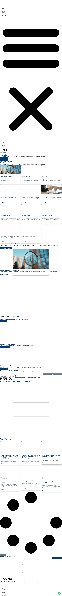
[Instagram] (3, 150)
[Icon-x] (1, 579)
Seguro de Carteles (26, 195)
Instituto (3, 11)
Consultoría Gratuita (46, 195)
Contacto (4, 15)
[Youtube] (8, 379)
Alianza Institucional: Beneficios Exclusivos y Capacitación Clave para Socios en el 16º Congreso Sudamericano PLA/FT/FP (10, 481)
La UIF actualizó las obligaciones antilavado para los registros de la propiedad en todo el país (29, 481)
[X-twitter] (11, 379)
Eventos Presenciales (26, 234)
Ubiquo (2, 234)
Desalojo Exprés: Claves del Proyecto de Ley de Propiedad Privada (51, 456)
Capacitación (4, 195)
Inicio (3, 8)
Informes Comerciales (26, 176)
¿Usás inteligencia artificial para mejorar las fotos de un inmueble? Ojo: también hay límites (10, 456)
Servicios (3, 12)
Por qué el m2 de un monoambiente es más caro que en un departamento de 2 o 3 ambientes (31, 456)
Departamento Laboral (47, 215)
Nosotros (4, 9)
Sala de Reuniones (26, 215)
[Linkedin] (6, 150)
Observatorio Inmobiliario (6, 176)
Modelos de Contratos (5, 215)
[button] (31, 78)
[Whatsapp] (1, 150)
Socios (3, 14)
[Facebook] (1, 379)
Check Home (45, 176)
